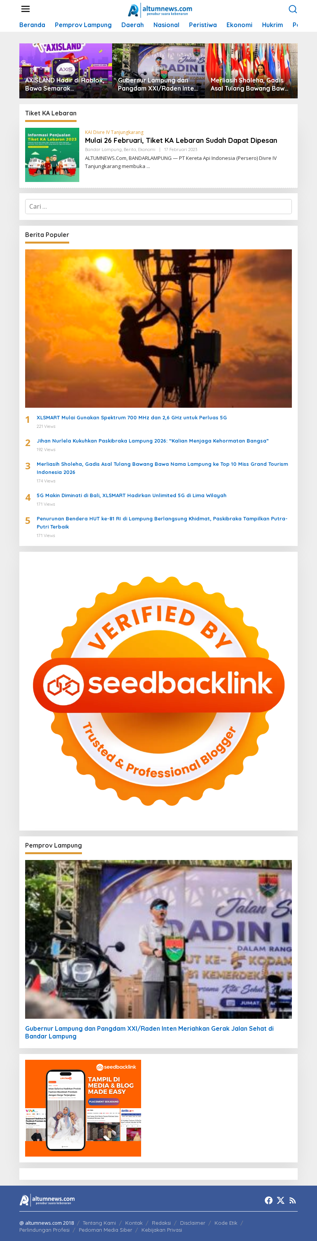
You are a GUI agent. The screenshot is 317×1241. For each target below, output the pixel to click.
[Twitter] (281, 1200)
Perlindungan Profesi (44, 1230)
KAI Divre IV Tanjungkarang (114, 132)
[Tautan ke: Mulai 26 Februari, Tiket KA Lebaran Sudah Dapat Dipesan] (52, 154)
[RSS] (293, 1200)
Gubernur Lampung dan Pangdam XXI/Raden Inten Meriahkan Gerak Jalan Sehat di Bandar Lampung (158, 84)
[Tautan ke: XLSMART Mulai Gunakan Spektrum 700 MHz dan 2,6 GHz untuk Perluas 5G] (158, 328)
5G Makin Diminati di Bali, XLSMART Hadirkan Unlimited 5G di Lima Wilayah (132, 495)
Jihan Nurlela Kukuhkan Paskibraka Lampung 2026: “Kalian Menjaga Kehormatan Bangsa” (153, 441)
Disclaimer (192, 1223)
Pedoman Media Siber (105, 1230)
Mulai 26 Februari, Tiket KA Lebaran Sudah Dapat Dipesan (181, 140)
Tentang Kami (99, 1223)
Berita (130, 149)
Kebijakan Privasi (161, 1230)
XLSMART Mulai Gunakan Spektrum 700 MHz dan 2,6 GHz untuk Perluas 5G (132, 417)
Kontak (134, 1223)
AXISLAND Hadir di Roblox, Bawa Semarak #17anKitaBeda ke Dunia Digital (64, 84)
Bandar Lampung (103, 149)
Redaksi (161, 1223)
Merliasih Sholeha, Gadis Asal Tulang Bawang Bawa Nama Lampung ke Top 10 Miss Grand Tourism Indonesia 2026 (249, 84)
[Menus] (25, 9)
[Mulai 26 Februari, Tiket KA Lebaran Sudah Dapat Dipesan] (148, 166)
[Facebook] (269, 1200)
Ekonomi (146, 149)
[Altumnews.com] (160, 9)
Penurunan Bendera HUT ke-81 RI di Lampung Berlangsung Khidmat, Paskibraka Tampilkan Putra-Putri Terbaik (162, 522)
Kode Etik (226, 1223)
